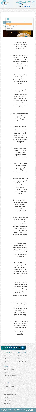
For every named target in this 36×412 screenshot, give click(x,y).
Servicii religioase (9, 386)
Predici (6, 389)
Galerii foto (7, 403)
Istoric (5, 356)
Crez (5, 358)
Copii (19, 356)
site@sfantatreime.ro (17, 410)
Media (25, 6)
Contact (29, 6)
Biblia (5, 372)
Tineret (20, 358)
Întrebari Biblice (9, 378)
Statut (5, 361)
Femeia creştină (22, 361)
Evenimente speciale (10, 395)
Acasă (20, 5)
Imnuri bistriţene (9, 392)
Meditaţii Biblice (9, 369)
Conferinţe (7, 397)
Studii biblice (8, 400)
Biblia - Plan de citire (10, 375)
